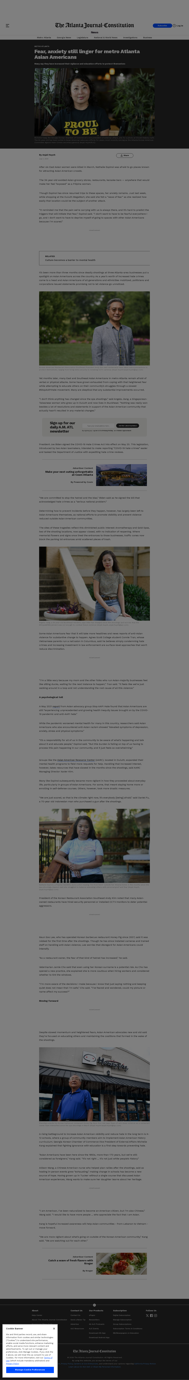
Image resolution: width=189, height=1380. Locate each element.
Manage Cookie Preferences (30, 1370)
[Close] (54, 1328)
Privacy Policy (12, 1364)
